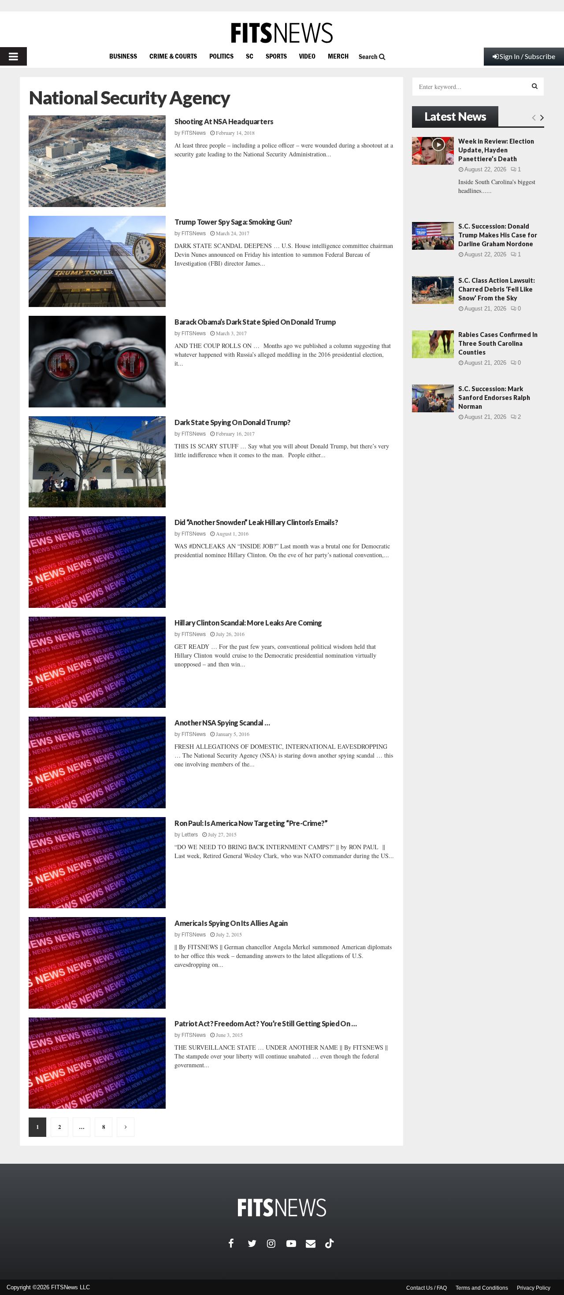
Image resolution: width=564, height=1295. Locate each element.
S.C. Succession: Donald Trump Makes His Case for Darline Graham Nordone (497, 235)
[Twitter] (257, 1243)
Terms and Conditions (482, 1288)
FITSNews (194, 133)
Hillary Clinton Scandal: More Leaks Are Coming (248, 622)
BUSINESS (123, 56)
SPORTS (276, 56)
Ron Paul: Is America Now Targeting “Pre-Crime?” (250, 823)
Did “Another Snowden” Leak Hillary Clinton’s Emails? (256, 522)
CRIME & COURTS (173, 56)
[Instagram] (276, 1243)
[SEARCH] (534, 86)
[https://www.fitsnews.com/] (282, 33)
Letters (190, 835)
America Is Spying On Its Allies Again (230, 923)
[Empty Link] (534, 117)
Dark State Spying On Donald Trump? (232, 422)
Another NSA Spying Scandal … (222, 722)
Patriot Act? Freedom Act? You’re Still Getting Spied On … (265, 1023)
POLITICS (221, 56)
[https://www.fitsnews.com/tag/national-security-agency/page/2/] (125, 1127)
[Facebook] (238, 1243)
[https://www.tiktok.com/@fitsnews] (330, 1243)
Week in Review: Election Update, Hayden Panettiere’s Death (496, 150)
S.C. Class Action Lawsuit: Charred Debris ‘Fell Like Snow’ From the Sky (496, 289)
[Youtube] (296, 1243)
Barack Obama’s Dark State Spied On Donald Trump (255, 322)
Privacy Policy (533, 1288)
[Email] (315, 1243)
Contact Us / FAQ (426, 1288)
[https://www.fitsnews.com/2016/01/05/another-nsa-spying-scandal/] (97, 762)
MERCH (338, 56)
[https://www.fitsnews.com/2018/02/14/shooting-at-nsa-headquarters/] (97, 161)
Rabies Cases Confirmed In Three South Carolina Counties (498, 343)
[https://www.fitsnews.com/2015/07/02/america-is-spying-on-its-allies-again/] (97, 963)
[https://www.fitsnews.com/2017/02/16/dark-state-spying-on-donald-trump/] (97, 462)
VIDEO (307, 56)
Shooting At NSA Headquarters (223, 121)
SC (249, 56)
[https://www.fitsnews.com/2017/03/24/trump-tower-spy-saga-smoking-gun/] (97, 261)
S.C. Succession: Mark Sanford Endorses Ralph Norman (494, 397)
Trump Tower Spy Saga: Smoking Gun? (233, 222)
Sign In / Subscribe (527, 56)
